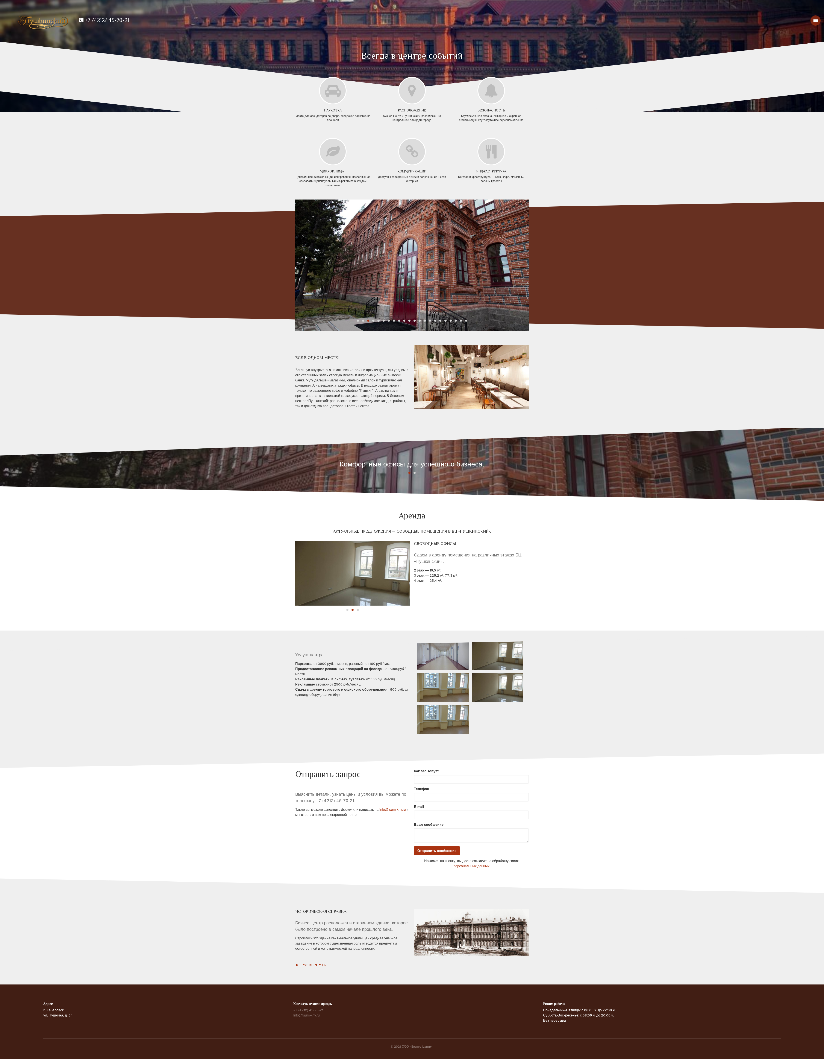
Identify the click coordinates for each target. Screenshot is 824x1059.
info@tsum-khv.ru (392, 809)
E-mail (419, 806)
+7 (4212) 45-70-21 (308, 1009)
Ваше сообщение (429, 824)
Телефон (421, 788)
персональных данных (471, 865)
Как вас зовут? (426, 770)
